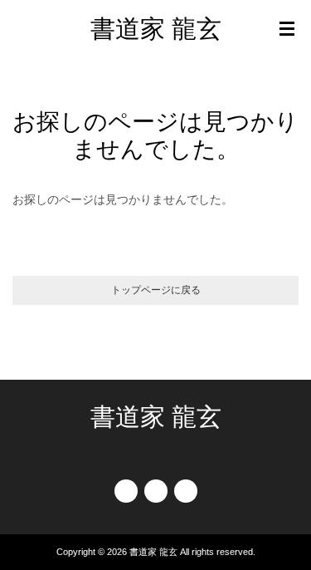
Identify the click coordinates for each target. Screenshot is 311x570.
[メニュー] (287, 29)
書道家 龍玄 (155, 28)
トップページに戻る (156, 290)
